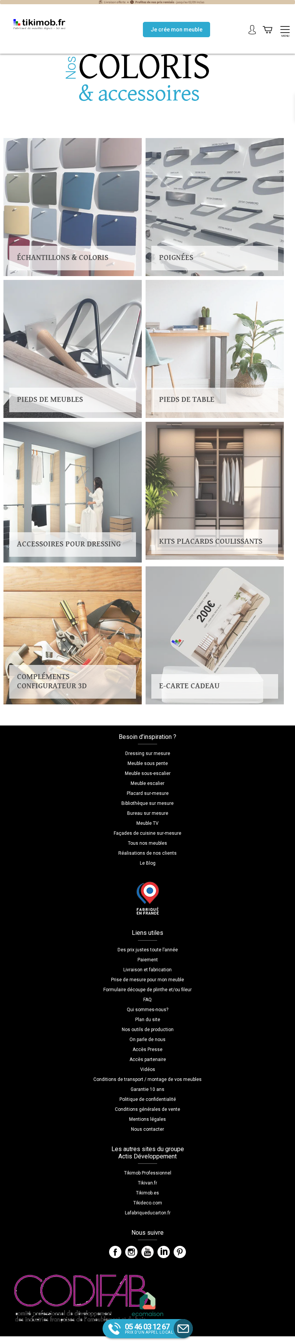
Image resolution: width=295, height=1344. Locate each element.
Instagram (131, 1252)
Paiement (148, 959)
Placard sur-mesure (148, 793)
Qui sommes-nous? (147, 1009)
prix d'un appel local (149, 1328)
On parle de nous (147, 1039)
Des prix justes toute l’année (148, 949)
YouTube (147, 1252)
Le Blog (148, 863)
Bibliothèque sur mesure (147, 803)
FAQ (147, 999)
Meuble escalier (147, 783)
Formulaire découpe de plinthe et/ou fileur (147, 989)
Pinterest (180, 1252)
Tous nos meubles (147, 843)
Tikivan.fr (147, 1183)
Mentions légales (147, 1119)
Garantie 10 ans (147, 1089)
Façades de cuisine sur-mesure (147, 833)
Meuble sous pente (148, 763)
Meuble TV (147, 823)
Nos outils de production (148, 1029)
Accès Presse (147, 1049)
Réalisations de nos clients (147, 853)
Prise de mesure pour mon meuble (147, 979)
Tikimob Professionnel (147, 1173)
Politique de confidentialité (147, 1099)
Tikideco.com (147, 1203)
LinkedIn (163, 1252)
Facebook (115, 1252)
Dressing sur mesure (147, 753)
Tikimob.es (147, 1193)
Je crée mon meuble (176, 29)
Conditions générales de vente (147, 1109)
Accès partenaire (147, 1059)
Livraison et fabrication (147, 969)
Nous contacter (147, 1129)
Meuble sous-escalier (148, 773)
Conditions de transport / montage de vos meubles (147, 1079)
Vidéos (147, 1069)
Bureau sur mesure (147, 813)
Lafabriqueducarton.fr (148, 1213)
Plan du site (147, 1019)
